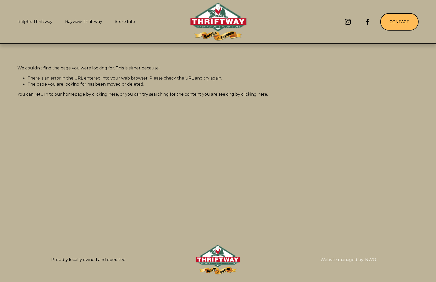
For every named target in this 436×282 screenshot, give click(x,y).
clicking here (105, 94)
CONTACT (399, 22)
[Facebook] (367, 21)
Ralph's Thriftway (34, 21)
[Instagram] (347, 21)
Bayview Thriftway (83, 21)
